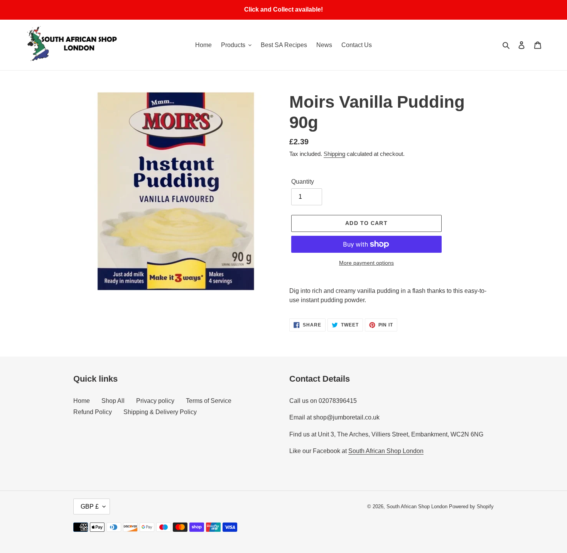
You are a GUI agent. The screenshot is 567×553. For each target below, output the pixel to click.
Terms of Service (208, 400)
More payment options (366, 263)
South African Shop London (386, 451)
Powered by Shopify (471, 506)
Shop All (113, 400)
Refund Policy (92, 412)
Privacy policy (155, 400)
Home (81, 400)
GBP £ (90, 506)
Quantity (302, 181)
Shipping (334, 154)
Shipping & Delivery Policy (160, 412)
